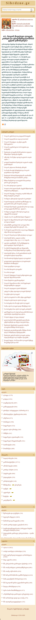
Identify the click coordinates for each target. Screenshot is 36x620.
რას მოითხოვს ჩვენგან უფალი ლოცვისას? (17, 258)
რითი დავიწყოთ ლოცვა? (12, 266)
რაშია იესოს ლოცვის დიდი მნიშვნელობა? (17, 306)
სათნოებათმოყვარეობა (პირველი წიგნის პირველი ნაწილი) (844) (17, 529)
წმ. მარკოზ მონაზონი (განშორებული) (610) (18, 575)
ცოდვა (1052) (7, 399)
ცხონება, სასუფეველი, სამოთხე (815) (16, 410)
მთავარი (5, 455)
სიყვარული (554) (9, 426)
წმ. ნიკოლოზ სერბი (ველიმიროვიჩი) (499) (17, 583)
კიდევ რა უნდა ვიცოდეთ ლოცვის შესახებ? (17, 291)
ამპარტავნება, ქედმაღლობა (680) (15, 414)
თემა (3, 389)
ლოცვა (17, 30)
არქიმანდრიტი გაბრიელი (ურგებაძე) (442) (18, 594)
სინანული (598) (8, 422)
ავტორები (7, 492)
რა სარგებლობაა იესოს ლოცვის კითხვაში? (18, 309)
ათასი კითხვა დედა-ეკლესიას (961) (15, 525)
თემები (6, 489)
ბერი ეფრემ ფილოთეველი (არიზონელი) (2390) (17, 556)
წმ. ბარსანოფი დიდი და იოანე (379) (15, 598)
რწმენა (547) (7, 433)
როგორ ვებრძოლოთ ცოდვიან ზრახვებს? (17, 136)
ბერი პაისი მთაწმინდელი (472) (14, 590)
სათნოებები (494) (9, 445)
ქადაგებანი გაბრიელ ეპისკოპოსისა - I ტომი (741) (18, 534)
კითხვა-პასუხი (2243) (10, 470)
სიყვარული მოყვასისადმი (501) (14, 441)
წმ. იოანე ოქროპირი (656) (12, 571)
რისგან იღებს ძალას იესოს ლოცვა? (15, 300)
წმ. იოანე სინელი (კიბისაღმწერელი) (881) (17, 567)
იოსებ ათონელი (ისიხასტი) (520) (14, 551)
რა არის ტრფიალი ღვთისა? (13, 185)
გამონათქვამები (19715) (11, 462)
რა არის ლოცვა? (9, 272)
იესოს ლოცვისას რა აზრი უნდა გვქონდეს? (17, 297)
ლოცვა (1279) (8, 395)
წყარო (4, 507)
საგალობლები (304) (10, 458)
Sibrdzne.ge (18, 3)
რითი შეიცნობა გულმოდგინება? (14, 280)
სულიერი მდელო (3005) (11, 517)
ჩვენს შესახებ (18, 609)
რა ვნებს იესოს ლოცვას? (12, 294)
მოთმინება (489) (8, 448)
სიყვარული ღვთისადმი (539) (13, 437)
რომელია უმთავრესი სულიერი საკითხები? (17, 198)
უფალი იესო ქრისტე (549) (12, 429)
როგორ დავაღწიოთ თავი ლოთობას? (16, 139)
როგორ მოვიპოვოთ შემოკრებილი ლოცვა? (18, 235)
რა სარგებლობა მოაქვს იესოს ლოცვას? (17, 303)
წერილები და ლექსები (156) (13, 513)
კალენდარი (8, 500)
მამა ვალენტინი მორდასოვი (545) (15, 579)
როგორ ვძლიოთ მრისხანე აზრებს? (15, 167)
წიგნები (6, 496)
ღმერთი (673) (8, 418)
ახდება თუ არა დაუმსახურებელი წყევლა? (17, 217)
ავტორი (4, 541)
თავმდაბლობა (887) (10, 403)
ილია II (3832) (8, 547)
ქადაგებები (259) (9, 477)
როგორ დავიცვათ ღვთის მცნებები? (15, 288)
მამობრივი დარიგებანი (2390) (13, 521)
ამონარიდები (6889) (10, 466)
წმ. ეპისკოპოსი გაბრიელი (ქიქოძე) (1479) (17, 564)
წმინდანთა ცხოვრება (12, 485)
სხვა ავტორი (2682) (9, 560)
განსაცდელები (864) (10, 407)
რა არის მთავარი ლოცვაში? (13, 269)
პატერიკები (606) (9, 473)
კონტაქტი (26, 609)
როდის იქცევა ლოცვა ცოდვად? (14, 317)
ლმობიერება (10, 30)
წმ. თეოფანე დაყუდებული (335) (14, 602)
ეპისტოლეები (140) (9, 481)
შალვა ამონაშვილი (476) (11, 586)
